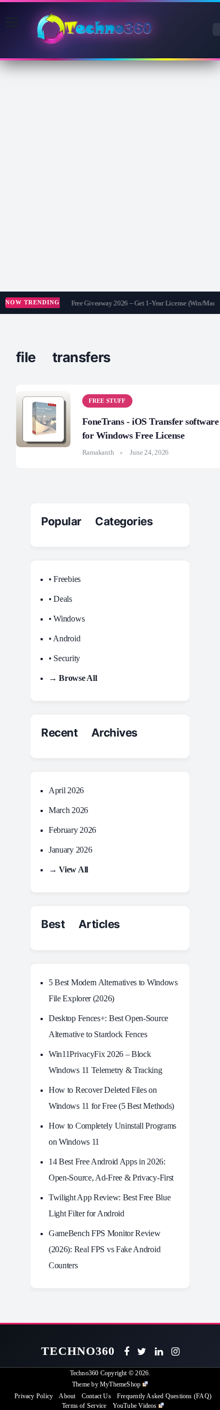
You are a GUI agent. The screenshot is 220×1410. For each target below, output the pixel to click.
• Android (64, 638)
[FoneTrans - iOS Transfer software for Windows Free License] (43, 419)
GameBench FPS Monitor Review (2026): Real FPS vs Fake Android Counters (105, 1249)
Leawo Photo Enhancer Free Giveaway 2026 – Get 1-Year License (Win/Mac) (109, 303)
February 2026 (72, 829)
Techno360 (78, 1351)
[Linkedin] (159, 1351)
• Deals (60, 598)
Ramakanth (98, 452)
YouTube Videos (135, 1405)
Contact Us (96, 1396)
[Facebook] (126, 1351)
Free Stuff (107, 400)
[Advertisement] (110, 176)
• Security (64, 658)
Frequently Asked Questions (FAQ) (164, 1396)
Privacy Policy (33, 1396)
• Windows (66, 618)
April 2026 (66, 790)
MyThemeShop (120, 1384)
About (67, 1396)
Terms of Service (84, 1405)
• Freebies (65, 579)
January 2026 (70, 849)
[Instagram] (175, 1351)
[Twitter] (141, 1351)
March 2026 (68, 810)
